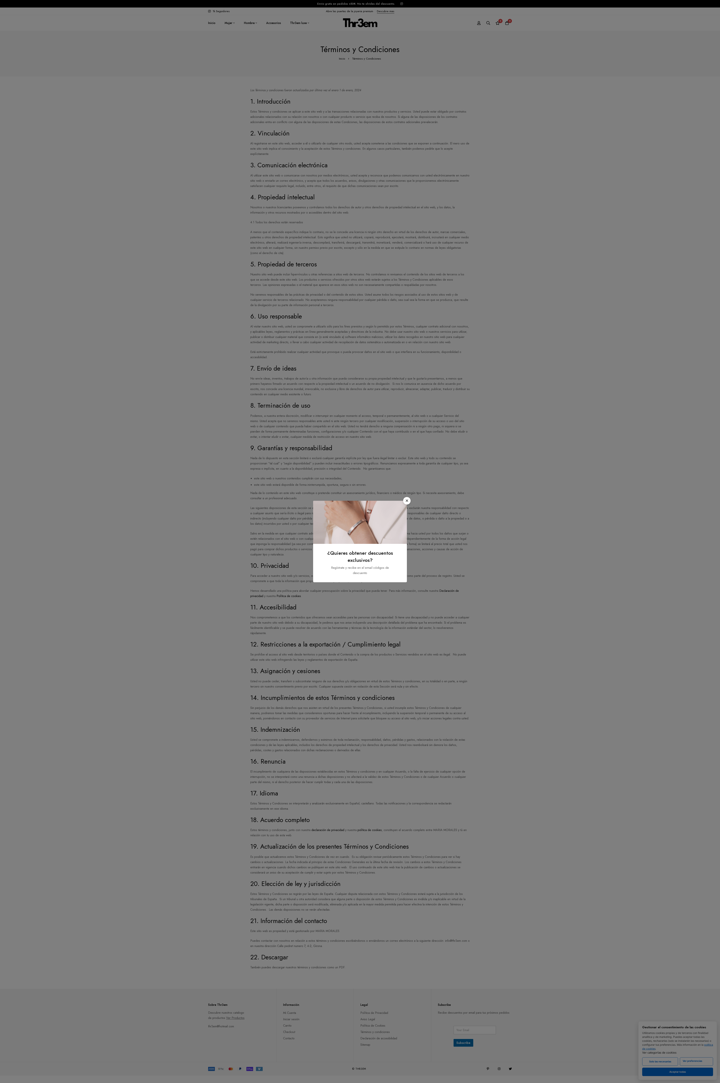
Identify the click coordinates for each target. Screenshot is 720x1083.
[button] (407, 501)
